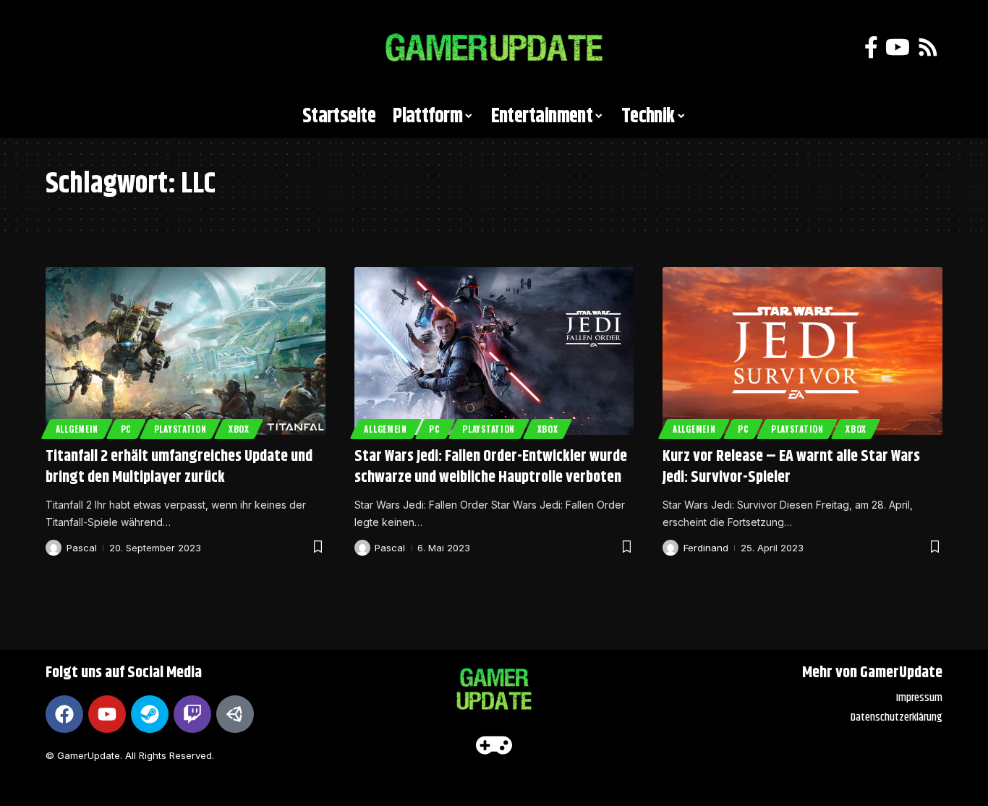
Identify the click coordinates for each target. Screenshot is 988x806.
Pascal (82, 547)
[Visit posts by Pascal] (53, 548)
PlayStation (180, 429)
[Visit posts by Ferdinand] (670, 548)
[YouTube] (898, 47)
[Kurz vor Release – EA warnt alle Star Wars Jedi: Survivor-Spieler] (802, 351)
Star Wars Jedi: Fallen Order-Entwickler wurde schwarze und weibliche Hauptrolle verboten (490, 467)
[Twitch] (192, 714)
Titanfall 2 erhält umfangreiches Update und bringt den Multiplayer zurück (179, 467)
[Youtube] (107, 714)
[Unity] (235, 714)
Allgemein (77, 429)
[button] (63, 47)
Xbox (239, 429)
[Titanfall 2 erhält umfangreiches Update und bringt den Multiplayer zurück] (185, 351)
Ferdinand (705, 547)
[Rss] (928, 47)
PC (126, 429)
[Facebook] (871, 47)
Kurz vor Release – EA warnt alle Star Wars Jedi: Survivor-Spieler (791, 467)
